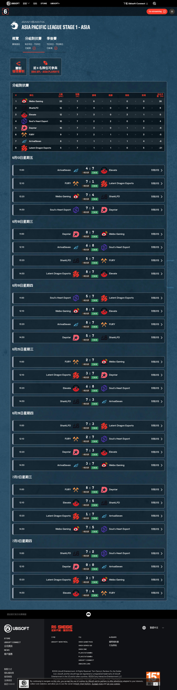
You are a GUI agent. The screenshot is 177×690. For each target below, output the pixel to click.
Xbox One (83, 649)
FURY (31, 134)
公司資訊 (8, 646)
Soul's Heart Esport (38, 121)
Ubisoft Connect (12, 642)
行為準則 (113, 645)
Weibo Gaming (36, 101)
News (7, 650)
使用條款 (8, 676)
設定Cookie (9, 684)
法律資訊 (8, 680)
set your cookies (113, 684)
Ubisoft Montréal (59, 642)
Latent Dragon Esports (40, 148)
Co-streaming (155, 11)
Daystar (33, 128)
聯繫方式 (8, 669)
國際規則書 (114, 642)
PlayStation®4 (86, 657)
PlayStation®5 (85, 653)
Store (7, 638)
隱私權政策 (9, 673)
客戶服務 (8, 654)
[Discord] (88, 614)
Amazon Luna (84, 664)
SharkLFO (33, 108)
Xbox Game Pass (86, 642)
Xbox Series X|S (85, 645)
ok (155, 684)
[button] (88, 170)
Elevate (32, 115)
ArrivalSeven (35, 141)
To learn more (97, 684)
